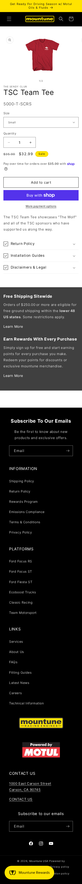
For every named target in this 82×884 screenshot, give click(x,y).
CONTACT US (21, 799)
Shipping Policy (21, 481)
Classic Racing (21, 602)
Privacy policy (59, 866)
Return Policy (20, 491)
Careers (15, 693)
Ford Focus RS (20, 561)
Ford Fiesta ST (20, 582)
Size (6, 113)
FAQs (13, 662)
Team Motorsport (23, 613)
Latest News (19, 683)
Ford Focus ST (20, 571)
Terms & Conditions (24, 522)
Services (16, 641)
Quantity (9, 133)
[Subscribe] (68, 450)
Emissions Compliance (27, 512)
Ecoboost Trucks (22, 592)
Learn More (13, 326)
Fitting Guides (20, 672)
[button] (9, 19)
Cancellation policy (56, 873)
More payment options (41, 206)
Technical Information (26, 703)
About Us (16, 652)
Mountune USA (38, 861)
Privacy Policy (20, 532)
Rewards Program (23, 501)
